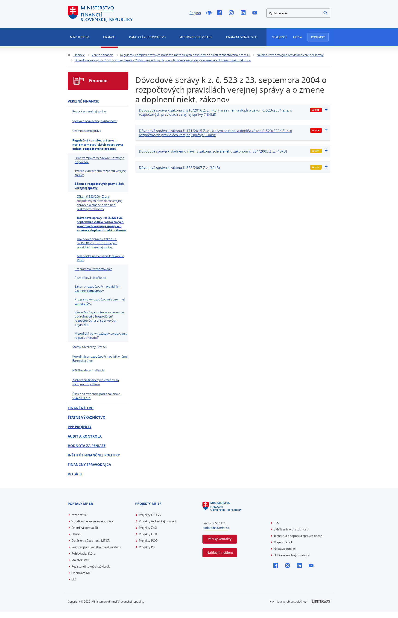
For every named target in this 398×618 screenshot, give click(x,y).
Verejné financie (83, 101)
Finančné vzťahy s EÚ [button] (241, 37)
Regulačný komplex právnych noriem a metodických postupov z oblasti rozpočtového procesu (97, 144)
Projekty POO (148, 541)
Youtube (256, 13)
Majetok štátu (81, 560)
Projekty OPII (148, 534)
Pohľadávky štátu (83, 553)
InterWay (321, 601)
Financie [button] (109, 37)
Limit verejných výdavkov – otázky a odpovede (99, 160)
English (195, 12)
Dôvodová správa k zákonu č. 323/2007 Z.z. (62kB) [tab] (179, 167)
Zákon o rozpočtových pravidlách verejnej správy (99, 186)
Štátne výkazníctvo (86, 417)
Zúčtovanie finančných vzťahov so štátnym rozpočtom (95, 382)
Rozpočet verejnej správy (89, 111)
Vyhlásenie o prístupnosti (291, 529)
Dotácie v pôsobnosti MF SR (90, 541)
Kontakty (318, 37)
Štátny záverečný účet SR (89, 347)
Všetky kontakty (219, 539)
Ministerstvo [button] (79, 37)
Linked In (244, 13)
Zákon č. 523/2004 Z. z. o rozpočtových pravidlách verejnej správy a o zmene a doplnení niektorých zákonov (99, 202)
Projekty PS (147, 547)
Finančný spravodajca (89, 464)
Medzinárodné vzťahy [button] (195, 37)
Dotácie (75, 474)
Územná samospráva (86, 131)
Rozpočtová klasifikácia (90, 278)
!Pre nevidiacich (209, 13)
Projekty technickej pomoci (157, 521)
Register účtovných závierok (90, 566)
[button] (325, 13)
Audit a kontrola (85, 436)
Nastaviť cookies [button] (285, 549)
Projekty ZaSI (148, 528)
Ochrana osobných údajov (292, 555)
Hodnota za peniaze (86, 445)
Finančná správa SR (84, 528)
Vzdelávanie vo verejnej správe (92, 521)
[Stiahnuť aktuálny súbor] (316, 110)
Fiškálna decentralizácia (88, 370)
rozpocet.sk (79, 515)
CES (73, 579)
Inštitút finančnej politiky (94, 455)
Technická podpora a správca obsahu (299, 536)
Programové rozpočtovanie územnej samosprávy (100, 301)
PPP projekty (79, 426)
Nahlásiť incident (220, 552)
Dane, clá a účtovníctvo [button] (147, 37)
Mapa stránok (283, 542)
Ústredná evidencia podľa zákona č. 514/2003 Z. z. (96, 396)
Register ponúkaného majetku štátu (96, 547)
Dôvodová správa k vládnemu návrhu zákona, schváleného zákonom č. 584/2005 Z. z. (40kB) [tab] (213, 151)
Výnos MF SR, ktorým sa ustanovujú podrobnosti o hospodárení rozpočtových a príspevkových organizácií (99, 318)
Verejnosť (279, 37)
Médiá (297, 37)
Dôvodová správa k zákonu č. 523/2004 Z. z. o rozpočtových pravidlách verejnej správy (97, 243)
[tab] (232, 112)
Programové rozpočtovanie (93, 269)
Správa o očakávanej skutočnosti (94, 121)
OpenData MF (81, 573)
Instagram (232, 13)
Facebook (220, 13)
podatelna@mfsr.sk (215, 528)
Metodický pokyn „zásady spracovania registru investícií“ (101, 335)
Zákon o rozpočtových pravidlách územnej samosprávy (97, 288)
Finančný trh (81, 408)
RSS (276, 523)
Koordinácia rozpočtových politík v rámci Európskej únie (100, 358)
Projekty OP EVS (150, 515)
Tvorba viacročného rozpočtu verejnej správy (100, 173)
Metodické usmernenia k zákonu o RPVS (100, 258)
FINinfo (76, 534)
